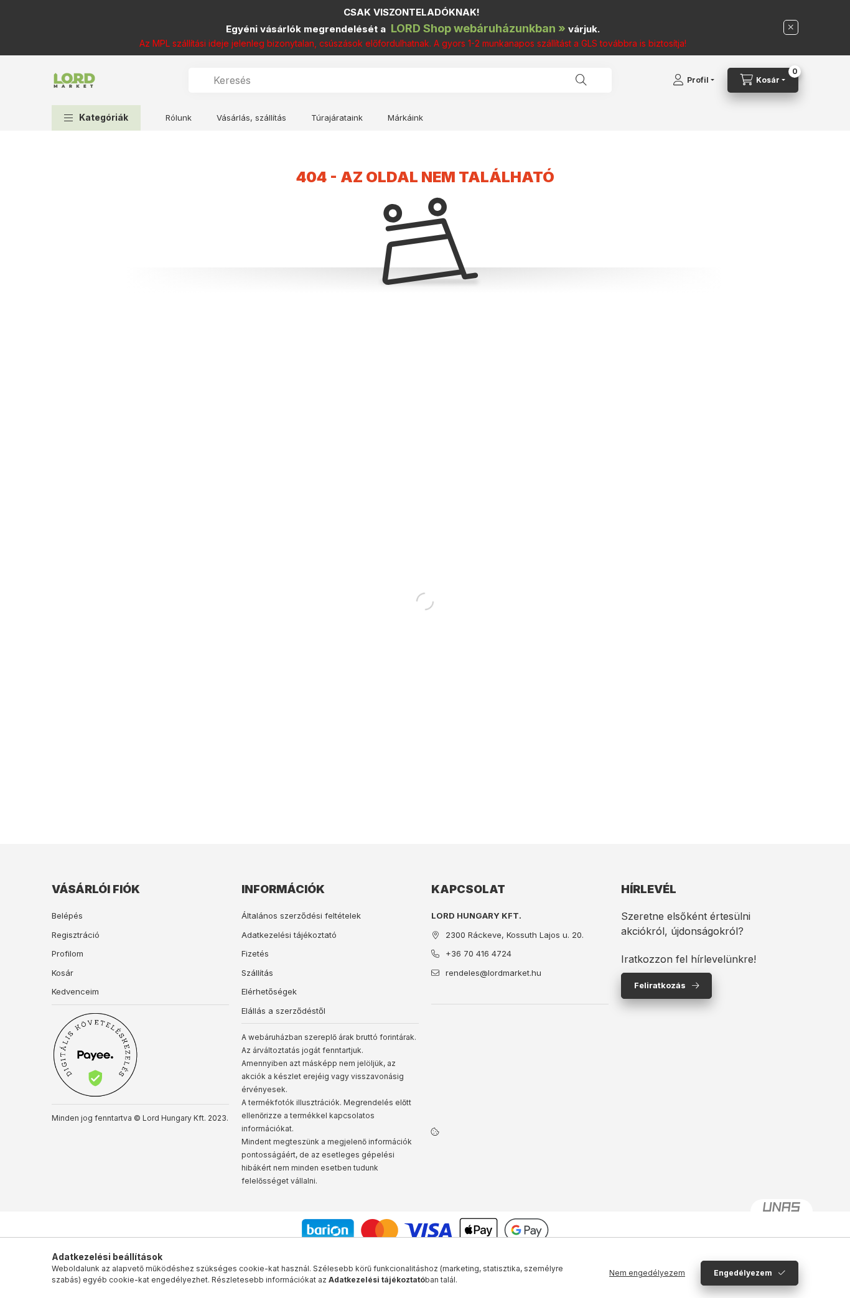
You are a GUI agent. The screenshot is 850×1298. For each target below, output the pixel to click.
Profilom (67, 953)
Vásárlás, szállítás (251, 118)
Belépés (67, 915)
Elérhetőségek (269, 991)
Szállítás (257, 973)
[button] (96, 118)
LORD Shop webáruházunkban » (478, 28)
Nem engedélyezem (647, 1272)
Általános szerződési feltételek (301, 915)
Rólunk (179, 118)
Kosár (62, 973)
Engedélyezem (743, 1272)
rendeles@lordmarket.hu (493, 973)
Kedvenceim (75, 991)
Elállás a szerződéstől (283, 1011)
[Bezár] (790, 27)
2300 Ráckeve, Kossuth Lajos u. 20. (515, 935)
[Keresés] (581, 80)
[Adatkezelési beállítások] (435, 1131)
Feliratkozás (660, 985)
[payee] (95, 1054)
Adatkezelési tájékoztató (289, 935)
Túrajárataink (337, 118)
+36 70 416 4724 (478, 953)
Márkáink (405, 118)
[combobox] (400, 80)
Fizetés (255, 953)
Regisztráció (76, 935)
